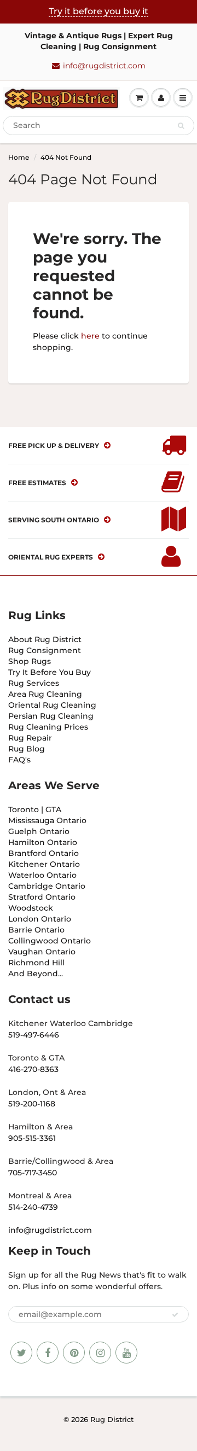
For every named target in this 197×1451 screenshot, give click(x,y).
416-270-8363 (33, 1069)
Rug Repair (30, 738)
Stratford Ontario (42, 897)
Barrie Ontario (36, 930)
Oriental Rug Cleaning (52, 705)
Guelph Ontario (38, 831)
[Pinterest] (74, 1352)
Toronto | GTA (34, 809)
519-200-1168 (31, 1104)
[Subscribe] (175, 1315)
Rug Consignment (44, 650)
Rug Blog (26, 749)
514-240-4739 (33, 1207)
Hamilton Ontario (42, 842)
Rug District (112, 1419)
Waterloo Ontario (42, 875)
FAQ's (19, 760)
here (90, 336)
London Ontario (39, 919)
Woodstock (30, 908)
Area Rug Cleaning (45, 694)
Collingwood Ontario (49, 941)
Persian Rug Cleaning (51, 716)
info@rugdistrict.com (104, 66)
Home (18, 157)
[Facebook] (48, 1352)
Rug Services (33, 683)
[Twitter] (21, 1352)
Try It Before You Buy (49, 672)
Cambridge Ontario (46, 886)
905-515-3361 (32, 1138)
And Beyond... (35, 973)
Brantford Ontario (43, 853)
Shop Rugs (29, 661)
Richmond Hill (36, 963)
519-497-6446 (33, 1035)
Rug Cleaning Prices (48, 727)
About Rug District (45, 639)
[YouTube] (126, 1352)
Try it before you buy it (98, 11)
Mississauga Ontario (47, 820)
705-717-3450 (32, 1173)
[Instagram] (100, 1352)
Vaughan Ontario (42, 952)
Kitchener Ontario (44, 864)
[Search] (180, 126)
